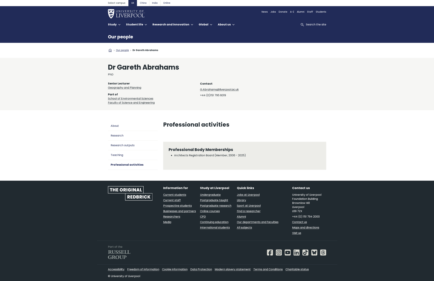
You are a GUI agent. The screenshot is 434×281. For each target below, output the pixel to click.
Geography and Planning (124, 88)
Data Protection (201, 269)
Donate (283, 11)
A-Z (292, 11)
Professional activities (127, 165)
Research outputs (123, 145)
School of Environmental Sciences (130, 98)
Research (117, 136)
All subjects (244, 227)
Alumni (300, 11)
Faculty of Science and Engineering (131, 103)
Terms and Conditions (268, 269)
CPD (203, 217)
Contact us (299, 222)
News (265, 11)
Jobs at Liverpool (248, 195)
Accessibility (116, 269)
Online (166, 3)
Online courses (210, 211)
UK (132, 3)
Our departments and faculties (257, 222)
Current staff (172, 200)
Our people (120, 37)
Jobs (273, 11)
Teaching (117, 155)
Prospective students (177, 206)
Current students (174, 195)
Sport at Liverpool (249, 206)
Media (167, 222)
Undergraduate (210, 195)
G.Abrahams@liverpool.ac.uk (219, 89)
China (143, 3)
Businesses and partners (179, 211)
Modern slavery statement (233, 269)
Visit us (296, 233)
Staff (310, 11)
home (110, 50)
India (155, 3)
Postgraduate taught (214, 200)
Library (241, 200)
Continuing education (214, 222)
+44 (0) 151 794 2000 (306, 217)
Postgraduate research (215, 206)
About (115, 126)
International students (215, 227)
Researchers (171, 217)
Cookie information (175, 269)
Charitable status (297, 269)
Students (321, 11)
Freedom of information (143, 269)
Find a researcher (249, 211)
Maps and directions (305, 227)
